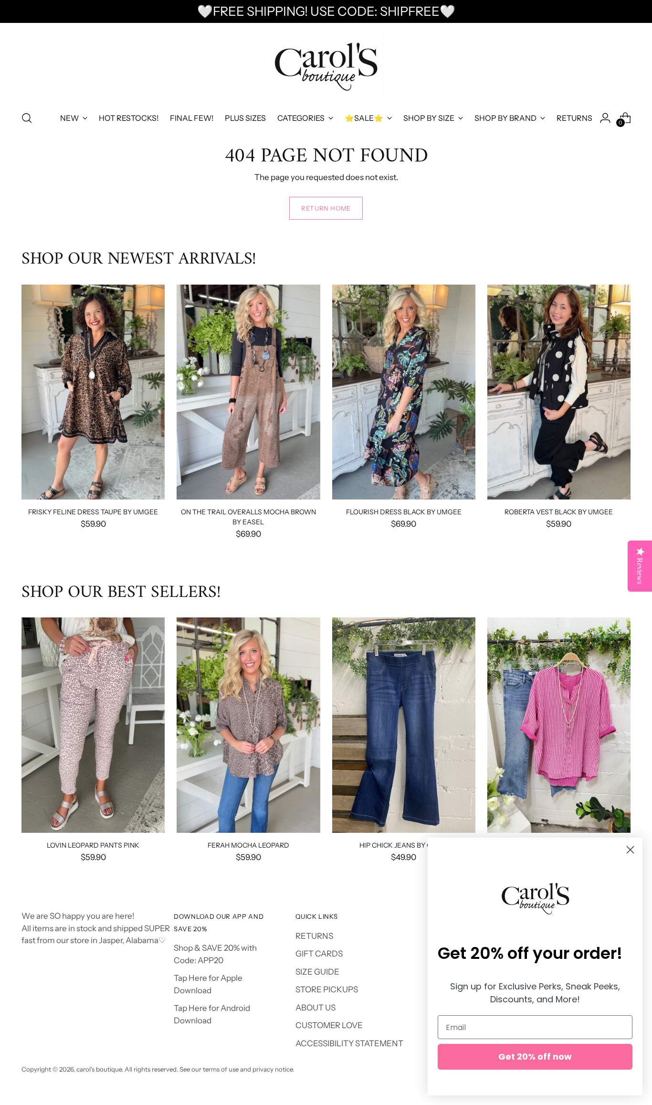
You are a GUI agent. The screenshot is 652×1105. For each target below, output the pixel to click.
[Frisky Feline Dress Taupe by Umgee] (93, 392)
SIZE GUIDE (317, 972)
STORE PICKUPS (326, 989)
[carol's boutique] (326, 65)
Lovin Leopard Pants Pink (93, 845)
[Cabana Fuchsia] (559, 724)
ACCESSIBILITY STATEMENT (349, 1043)
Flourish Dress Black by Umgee (404, 512)
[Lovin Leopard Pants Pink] (93, 724)
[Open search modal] (26, 118)
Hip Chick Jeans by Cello (403, 845)
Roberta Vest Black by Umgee (559, 512)
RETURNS (314, 936)
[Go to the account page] (605, 118)
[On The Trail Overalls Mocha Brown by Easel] (248, 392)
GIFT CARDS (319, 953)
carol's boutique (99, 1069)
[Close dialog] (630, 849)
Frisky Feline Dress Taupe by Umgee (93, 512)
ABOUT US (315, 1007)
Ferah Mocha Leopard (248, 845)
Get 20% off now (535, 1056)
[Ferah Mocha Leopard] (248, 724)
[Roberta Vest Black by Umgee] (559, 392)
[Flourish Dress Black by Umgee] (403, 392)
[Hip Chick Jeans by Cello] (403, 724)
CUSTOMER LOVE (329, 1025)
